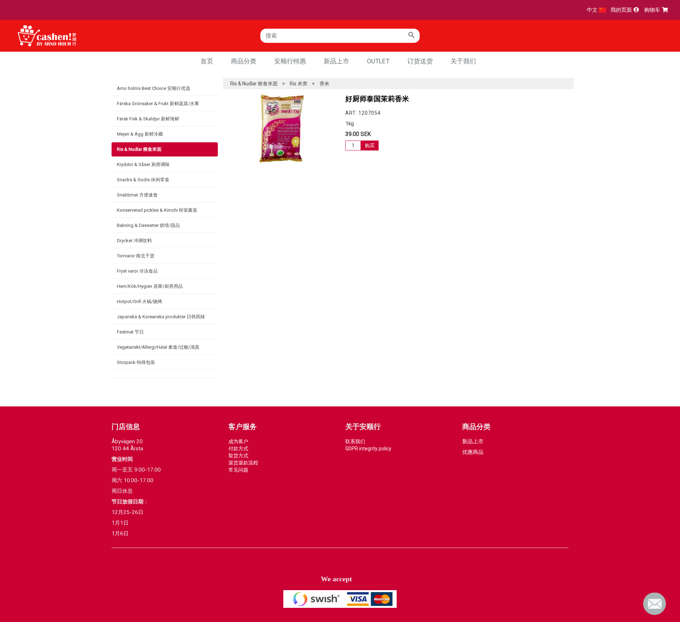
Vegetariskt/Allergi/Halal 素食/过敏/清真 (158, 347)
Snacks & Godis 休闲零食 (143, 179)
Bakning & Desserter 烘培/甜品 (148, 225)
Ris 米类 (298, 83)
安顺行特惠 (290, 61)
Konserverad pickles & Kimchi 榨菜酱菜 (157, 210)
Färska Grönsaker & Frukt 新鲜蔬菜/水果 (158, 103)
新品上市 (336, 61)
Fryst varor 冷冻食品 (137, 271)
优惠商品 (472, 452)
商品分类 (243, 61)
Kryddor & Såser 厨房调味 (143, 164)
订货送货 (420, 61)
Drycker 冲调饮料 (134, 240)
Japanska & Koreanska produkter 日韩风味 (161, 316)
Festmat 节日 (130, 332)
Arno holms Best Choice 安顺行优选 (153, 88)
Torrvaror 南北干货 (135, 255)
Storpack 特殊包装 (136, 362)
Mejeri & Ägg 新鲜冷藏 (140, 134)
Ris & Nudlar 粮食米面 (139, 149)
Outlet (378, 61)
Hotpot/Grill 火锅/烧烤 (139, 301)
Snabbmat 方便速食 (137, 195)
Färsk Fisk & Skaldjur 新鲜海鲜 (148, 118)
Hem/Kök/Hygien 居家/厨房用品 (150, 286)
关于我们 (463, 61)
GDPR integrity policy (368, 448)
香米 (324, 83)
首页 (206, 61)
